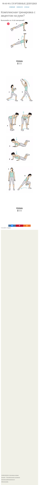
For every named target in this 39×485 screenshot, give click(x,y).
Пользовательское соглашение (13, 477)
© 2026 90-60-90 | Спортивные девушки (10, 475)
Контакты (3, 477)
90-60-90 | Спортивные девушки (19, 3)
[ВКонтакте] (12, 226)
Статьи (26, 7)
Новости (20, 7)
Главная (12, 7)
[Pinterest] (19, 226)
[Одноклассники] (27, 226)
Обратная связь (4, 481)
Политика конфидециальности (8, 479)
